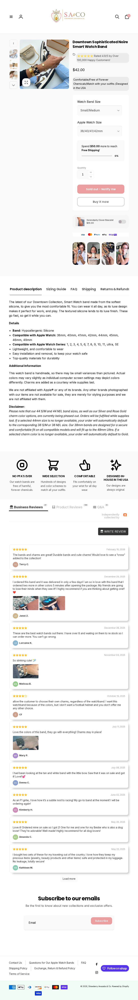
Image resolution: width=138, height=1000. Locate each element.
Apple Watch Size (89, 122)
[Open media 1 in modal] (44, 64)
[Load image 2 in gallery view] (13, 64)
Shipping (89, 289)
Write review (114, 531)
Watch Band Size (88, 101)
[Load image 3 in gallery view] (13, 75)
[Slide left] (13, 43)
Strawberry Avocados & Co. (99, 986)
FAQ (74, 289)
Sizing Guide (56, 289)
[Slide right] (13, 85)
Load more (69, 878)
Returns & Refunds (115, 289)
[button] (11, 17)
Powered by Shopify (120, 986)
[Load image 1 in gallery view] (13, 53)
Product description (26, 289)
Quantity (81, 167)
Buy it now (101, 202)
